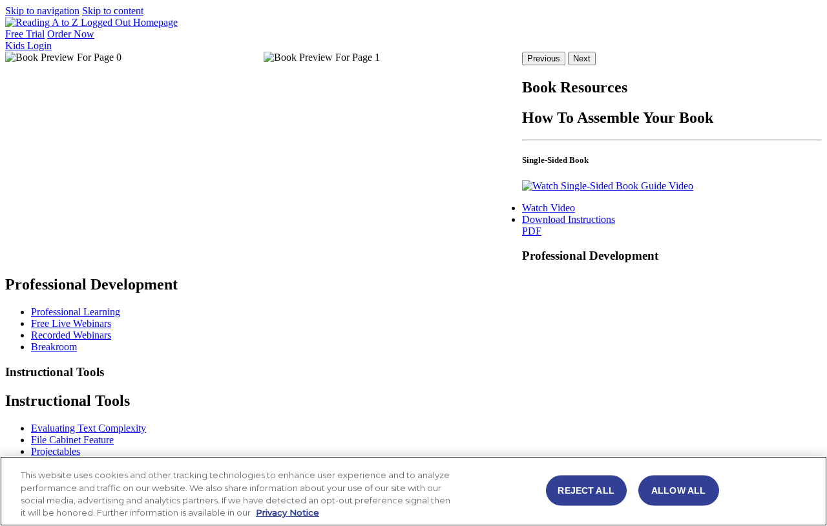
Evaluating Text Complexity (88, 428)
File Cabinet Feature (72, 439)
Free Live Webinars (71, 323)
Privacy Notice (287, 512)
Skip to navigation (42, 10)
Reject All (586, 490)
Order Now (70, 33)
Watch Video (548, 207)
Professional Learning (75, 311)
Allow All (678, 490)
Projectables (55, 451)
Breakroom (54, 346)
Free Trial (25, 33)
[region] (413, 491)
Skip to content (112, 10)
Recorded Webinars (71, 335)
